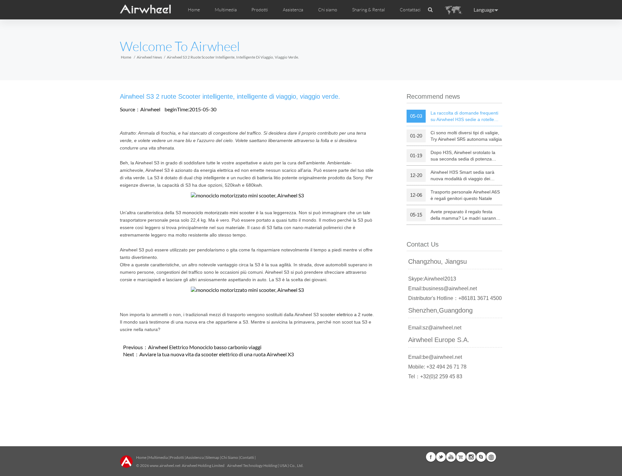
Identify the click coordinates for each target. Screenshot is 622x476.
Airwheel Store (461, 457)
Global (491, 457)
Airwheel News (149, 57)
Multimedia (158, 457)
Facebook (431, 457)
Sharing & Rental (368, 9)
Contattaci (410, 9)
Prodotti (259, 9)
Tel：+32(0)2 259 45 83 (435, 376)
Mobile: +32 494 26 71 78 (437, 367)
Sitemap (212, 457)
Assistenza (293, 9)
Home (194, 9)
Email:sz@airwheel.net (434, 327)
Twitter (441, 457)
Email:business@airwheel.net (442, 288)
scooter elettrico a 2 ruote (346, 314)
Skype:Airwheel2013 (432, 279)
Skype (481, 457)
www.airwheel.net (165, 465)
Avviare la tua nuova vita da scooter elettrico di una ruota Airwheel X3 (216, 354)
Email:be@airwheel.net (435, 357)
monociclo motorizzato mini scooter (218, 212)
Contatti (247, 457)
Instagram (471, 457)
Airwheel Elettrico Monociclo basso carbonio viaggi (204, 347)
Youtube (451, 457)
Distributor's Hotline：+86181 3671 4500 (455, 298)
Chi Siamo (229, 457)
